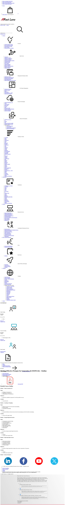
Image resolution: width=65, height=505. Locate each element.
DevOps (5, 106)
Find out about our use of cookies (22, 500)
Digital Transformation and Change (10, 80)
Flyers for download (7, 284)
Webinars (5, 255)
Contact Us (6, 56)
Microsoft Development (10, 128)
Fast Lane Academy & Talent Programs (10, 217)
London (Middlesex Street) (10, 289)
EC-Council (6, 152)
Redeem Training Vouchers (8, 66)
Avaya (5, 141)
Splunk (5, 171)
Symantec (6, 173)
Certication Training (7, 59)
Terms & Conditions (5, 468)
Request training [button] (3, 351)
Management (6, 281)
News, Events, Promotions (6, 237)
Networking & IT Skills (8, 46)
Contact (7, 25)
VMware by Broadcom (8, 176)
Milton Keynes (8, 297)
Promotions (6, 264)
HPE (5, 159)
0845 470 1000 (2, 25)
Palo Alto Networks (7, 167)
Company (4, 268)
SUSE (5, 172)
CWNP (5, 148)
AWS (5, 142)
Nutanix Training (7, 164)
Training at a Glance (7, 76)
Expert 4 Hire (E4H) (7, 233)
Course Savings (6, 265)
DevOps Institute (7, 90)
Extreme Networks (7, 154)
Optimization (6, 236)
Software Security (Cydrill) (8, 123)
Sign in (3, 5)
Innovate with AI (7, 229)
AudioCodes (6, 140)
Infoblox (5, 160)
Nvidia (5, 165)
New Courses (6, 63)
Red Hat (5, 169)
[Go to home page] (8, 23)
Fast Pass (5, 267)
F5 (4, 192)
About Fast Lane (7, 277)
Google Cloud (6, 158)
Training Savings (7, 62)
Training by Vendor (7, 57)
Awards (5, 279)
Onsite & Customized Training (9, 60)
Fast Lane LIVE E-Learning (9, 48)
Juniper (5, 161)
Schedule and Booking (6, 375)
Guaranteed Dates (7, 61)
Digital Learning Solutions (8, 213)
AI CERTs (6, 137)
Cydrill (5, 149)
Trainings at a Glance (7, 89)
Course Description (5, 373)
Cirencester (8, 292)
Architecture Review (7, 234)
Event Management (7, 216)
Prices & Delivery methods (6, 374)
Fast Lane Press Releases (8, 246)
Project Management (7, 79)
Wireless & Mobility (7, 109)
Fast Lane (6, 155)
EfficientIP (6, 153)
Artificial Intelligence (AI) (8, 102)
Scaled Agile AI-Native (8, 93)
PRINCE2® (6, 91)
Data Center (6, 105)
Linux (5, 107)
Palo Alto (5, 199)
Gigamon (5, 157)
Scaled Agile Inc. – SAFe (8, 92)
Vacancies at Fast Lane (8, 283)
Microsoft (6, 162)
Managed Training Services (8, 215)
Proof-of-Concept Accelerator (9, 235)
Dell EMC (6, 150)
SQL (5, 122)
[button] (10, 14)
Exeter (7, 295)
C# (4, 120)
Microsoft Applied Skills (8, 196)
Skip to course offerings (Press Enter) (8, 3)
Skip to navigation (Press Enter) (7, 1)
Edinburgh (8, 293)
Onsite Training (6, 219)
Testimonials (6, 280)
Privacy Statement (5, 469)
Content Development (8, 214)
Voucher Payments (7, 266)
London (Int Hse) (9, 287)
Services (3, 204)
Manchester (8, 290)
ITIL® (5, 194)
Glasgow (7, 294)
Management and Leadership (9, 77)
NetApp (5, 163)
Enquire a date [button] (2, 321)
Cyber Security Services (8, 231)
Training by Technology (8, 58)
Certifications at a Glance (8, 185)
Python (5, 121)
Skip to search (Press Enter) (6, 2)
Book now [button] (2, 320)
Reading (7, 298)
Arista (5, 138)
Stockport (8, 299)
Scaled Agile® (6, 201)
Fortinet (5, 156)
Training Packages (7, 64)
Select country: (4, 14)
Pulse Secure (6, 168)
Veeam (5, 175)
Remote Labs (6, 220)
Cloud (5, 103)
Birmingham (8, 291)
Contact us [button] (2, 352)
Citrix (5, 146)
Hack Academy (6, 47)
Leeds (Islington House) (10, 296)
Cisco (5, 145)
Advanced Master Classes (8, 44)
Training (3, 35)
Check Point (6, 144)
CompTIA (6, 147)
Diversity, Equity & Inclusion (9, 278)
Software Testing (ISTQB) (8, 124)
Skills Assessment (7, 232)
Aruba (5, 139)
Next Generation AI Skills (8, 45)
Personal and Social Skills (8, 78)
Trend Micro (6, 174)
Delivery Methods (7, 65)
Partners (5, 282)
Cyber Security (6, 104)
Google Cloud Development (11, 127)
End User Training (7, 110)
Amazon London (9, 288)
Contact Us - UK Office (10, 286)
